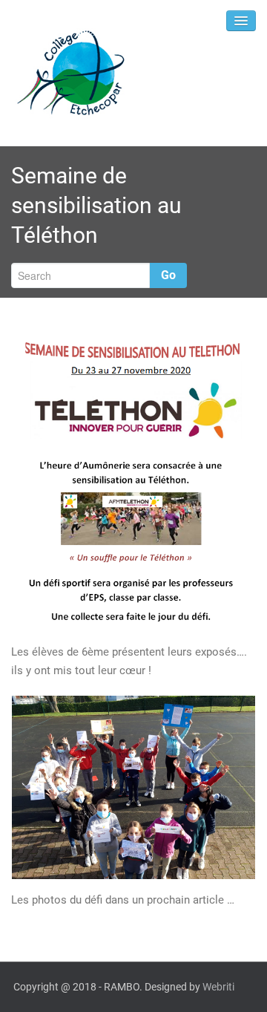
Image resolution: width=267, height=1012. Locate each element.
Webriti (218, 987)
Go (168, 275)
